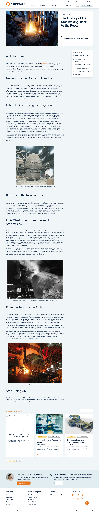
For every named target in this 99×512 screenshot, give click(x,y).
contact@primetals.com (48, 401)
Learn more (11, 454)
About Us (68, 5)
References (31, 499)
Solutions (31, 5)
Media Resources (32, 504)
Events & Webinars (33, 501)
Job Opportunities (55, 495)
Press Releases (71, 1)
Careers (84, 1)
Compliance (9, 504)
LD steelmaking (39, 64)
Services (42, 5)
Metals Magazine (32, 497)
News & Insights (55, 5)
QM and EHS (9, 499)
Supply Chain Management (13, 501)
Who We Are (9, 495)
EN (91, 1)
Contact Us (78, 1)
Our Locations (10, 497)
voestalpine (44, 63)
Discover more (86, 411)
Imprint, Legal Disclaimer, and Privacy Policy (82, 510)
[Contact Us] (87, 503)
